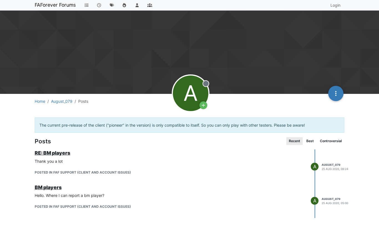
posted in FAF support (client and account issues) (83, 172)
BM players (48, 187)
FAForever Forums (55, 5)
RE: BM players (52, 153)
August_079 (331, 164)
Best (310, 141)
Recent (294, 141)
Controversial (331, 141)
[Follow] (203, 105)
